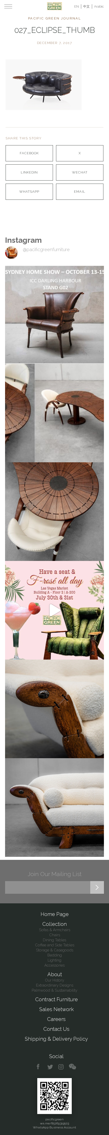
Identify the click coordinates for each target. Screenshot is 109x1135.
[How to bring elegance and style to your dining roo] (54, 413)
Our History (54, 980)
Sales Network (56, 1009)
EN (76, 6)
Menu (8, 6)
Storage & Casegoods (54, 950)
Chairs (54, 935)
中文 (86, 6)
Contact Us (56, 1029)
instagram (61, 1067)
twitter (50, 1067)
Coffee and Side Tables (54, 945)
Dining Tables (54, 940)
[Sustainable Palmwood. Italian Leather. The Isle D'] (54, 511)
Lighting (54, 960)
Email (79, 191)
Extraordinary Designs (54, 985)
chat (72, 1067)
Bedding (54, 955)
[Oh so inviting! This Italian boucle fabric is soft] (54, 807)
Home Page (55, 914)
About (54, 974)
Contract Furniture (56, 999)
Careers (56, 1019)
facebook (40, 1067)
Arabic (99, 6)
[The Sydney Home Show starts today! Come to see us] (54, 314)
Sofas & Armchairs (54, 930)
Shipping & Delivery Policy (56, 1039)
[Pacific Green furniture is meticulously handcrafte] (54, 709)
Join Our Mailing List (55, 873)
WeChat (79, 172)
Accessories (54, 965)
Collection (54, 924)
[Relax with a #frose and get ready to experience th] (54, 610)
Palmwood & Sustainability (54, 990)
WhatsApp (29, 191)
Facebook (29, 153)
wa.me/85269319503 (54, 1123)
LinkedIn (29, 172)
